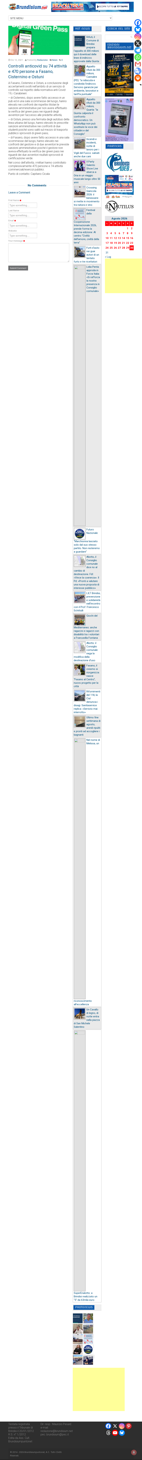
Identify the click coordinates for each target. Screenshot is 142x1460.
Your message (15, 240)
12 (115, 238)
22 (127, 243)
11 (111, 238)
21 (123, 243)
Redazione (42, 60)
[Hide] (140, 84)
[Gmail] (137, 64)
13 (119, 238)
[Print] (137, 78)
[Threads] (108, 1433)
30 (131, 247)
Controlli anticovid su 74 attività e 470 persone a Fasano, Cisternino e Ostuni (37, 71)
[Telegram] (137, 50)
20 (119, 243)
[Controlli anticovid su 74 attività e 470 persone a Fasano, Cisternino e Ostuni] (38, 40)
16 (131, 238)
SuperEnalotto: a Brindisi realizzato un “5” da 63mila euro (85, 1296)
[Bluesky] (137, 29)
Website (12, 230)
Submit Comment (18, 267)
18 (111, 243)
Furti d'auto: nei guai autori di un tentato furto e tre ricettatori (87, 254)
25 (111, 247)
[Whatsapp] (137, 57)
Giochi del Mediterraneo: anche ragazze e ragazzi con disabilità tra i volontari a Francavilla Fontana (86, 626)
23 (131, 243)
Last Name (13, 210)
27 (119, 247)
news (54, 60)
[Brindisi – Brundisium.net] (28, 6)
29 (127, 247)
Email (11, 220)
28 (123, 247)
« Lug (108, 256)
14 (123, 238)
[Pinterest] (129, 1426)
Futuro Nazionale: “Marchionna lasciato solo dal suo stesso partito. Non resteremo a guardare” (87, 540)
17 (107, 243)
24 (107, 247)
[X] (137, 43)
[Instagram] (137, 36)
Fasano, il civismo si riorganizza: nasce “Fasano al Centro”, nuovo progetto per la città (87, 676)
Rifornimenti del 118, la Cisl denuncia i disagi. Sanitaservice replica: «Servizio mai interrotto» (87, 702)
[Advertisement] (99, 1389)
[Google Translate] (137, 71)
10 (107, 238)
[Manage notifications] (134, 1452)
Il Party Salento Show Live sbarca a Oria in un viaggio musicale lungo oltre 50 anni (87, 172)
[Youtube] (115, 1433)
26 (115, 247)
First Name (14, 200)
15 (127, 238)
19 (115, 243)
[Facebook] (137, 22)
